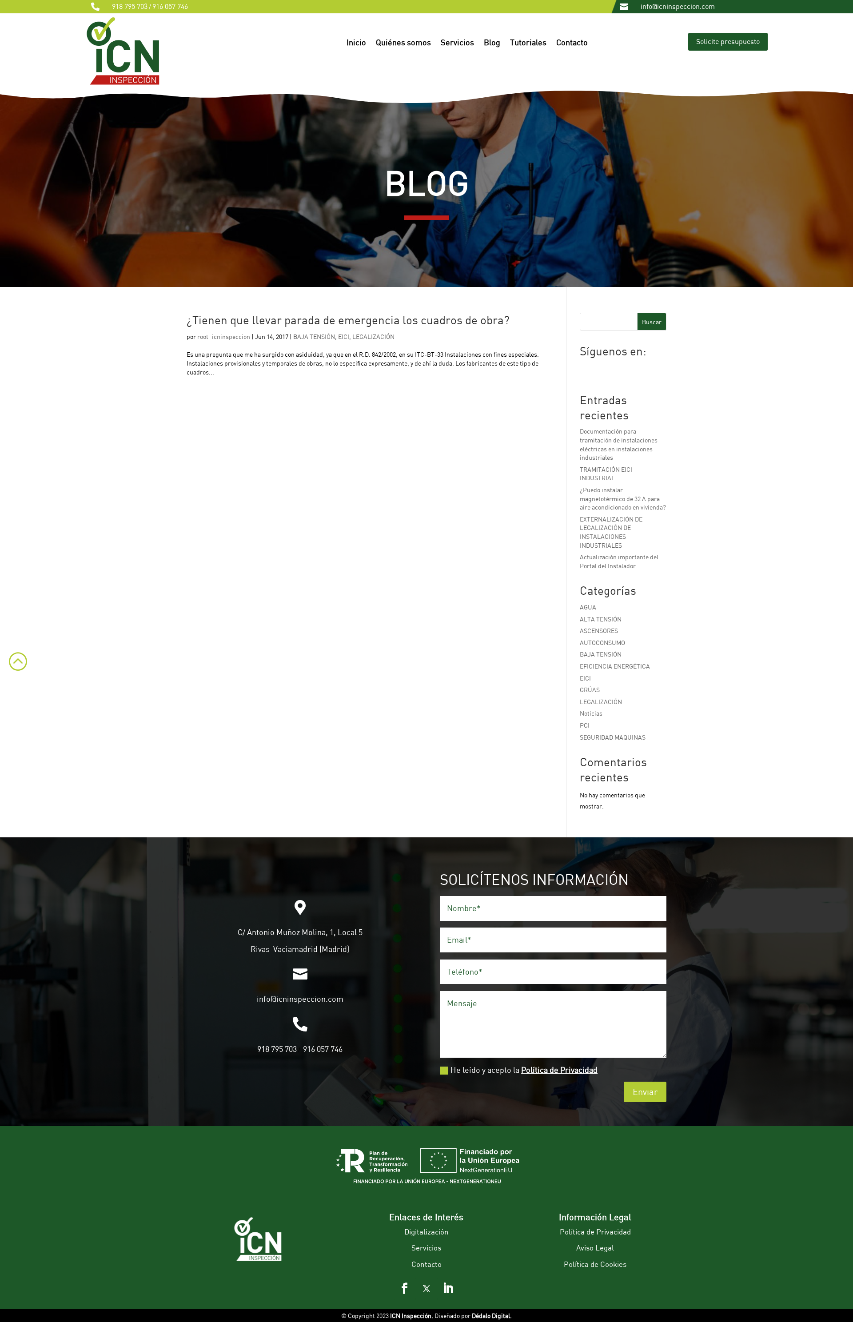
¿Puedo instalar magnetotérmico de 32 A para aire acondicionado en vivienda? (623, 498)
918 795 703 (129, 6)
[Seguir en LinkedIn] (448, 1289)
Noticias (591, 713)
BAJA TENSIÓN (314, 336)
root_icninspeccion (223, 336)
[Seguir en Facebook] (405, 1289)
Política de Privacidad (559, 1070)
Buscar (652, 322)
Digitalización (426, 1231)
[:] (13, 677)
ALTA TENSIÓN (601, 619)
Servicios (457, 43)
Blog (492, 43)
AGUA (588, 607)
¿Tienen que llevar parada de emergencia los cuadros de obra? (348, 320)
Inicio (356, 43)
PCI (585, 725)
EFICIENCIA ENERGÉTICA (615, 666)
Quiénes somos (403, 43)
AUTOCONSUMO (602, 642)
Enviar (645, 1091)
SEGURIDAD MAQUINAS (613, 737)
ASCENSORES (599, 630)
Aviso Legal (595, 1247)
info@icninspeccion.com (678, 6)
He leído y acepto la (524, 1070)
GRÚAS (590, 689)
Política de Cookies (595, 1264)
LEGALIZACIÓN (373, 336)
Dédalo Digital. (492, 1315)
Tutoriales (528, 43)
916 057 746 (170, 6)
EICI (343, 336)
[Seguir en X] (426, 1289)
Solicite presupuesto (728, 41)
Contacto (572, 43)
